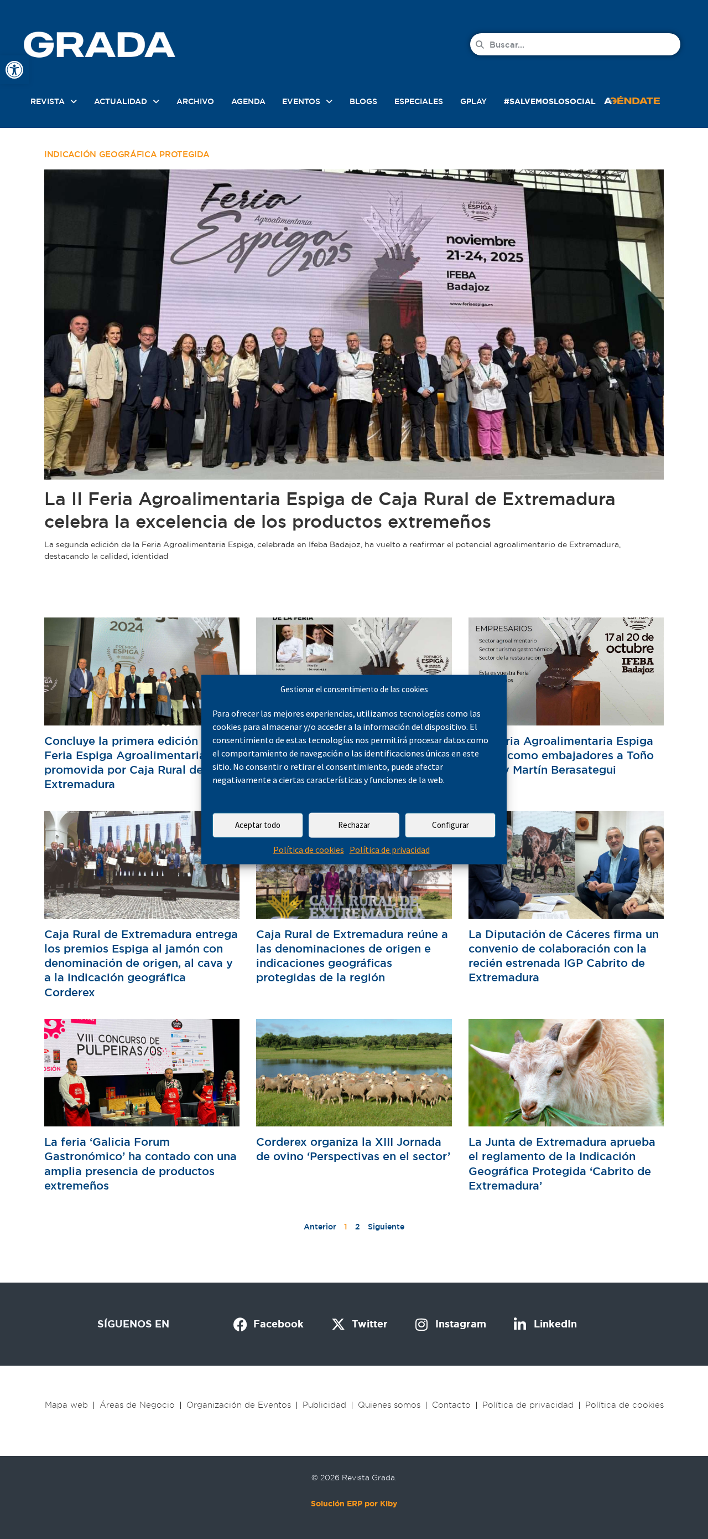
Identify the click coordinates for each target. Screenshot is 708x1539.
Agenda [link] (248, 101)
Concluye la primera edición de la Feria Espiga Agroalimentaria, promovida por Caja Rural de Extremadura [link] (136, 763)
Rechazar (354, 825)
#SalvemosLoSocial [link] (550, 101)
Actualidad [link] (120, 101)
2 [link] (357, 1227)
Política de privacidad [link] (390, 849)
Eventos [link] (301, 101)
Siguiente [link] (386, 1227)
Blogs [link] (363, 101)
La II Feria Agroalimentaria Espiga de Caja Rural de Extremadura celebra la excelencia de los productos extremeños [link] (330, 510)
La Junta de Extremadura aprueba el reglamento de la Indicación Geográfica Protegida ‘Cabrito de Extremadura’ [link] (561, 1164)
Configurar (450, 825)
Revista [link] (47, 101)
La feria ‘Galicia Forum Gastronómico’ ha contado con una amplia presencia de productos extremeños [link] (140, 1164)
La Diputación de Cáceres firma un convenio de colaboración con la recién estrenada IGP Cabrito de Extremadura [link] (563, 956)
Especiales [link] (418, 101)
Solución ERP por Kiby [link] (354, 1504)
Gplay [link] (473, 101)
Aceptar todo (257, 825)
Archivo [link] (195, 101)
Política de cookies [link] (308, 849)
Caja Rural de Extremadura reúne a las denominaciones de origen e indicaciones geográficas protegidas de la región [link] (352, 956)
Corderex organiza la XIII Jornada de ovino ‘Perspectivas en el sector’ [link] (353, 1149)
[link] (14, 69)
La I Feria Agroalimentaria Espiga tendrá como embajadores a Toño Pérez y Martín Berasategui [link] (561, 755)
